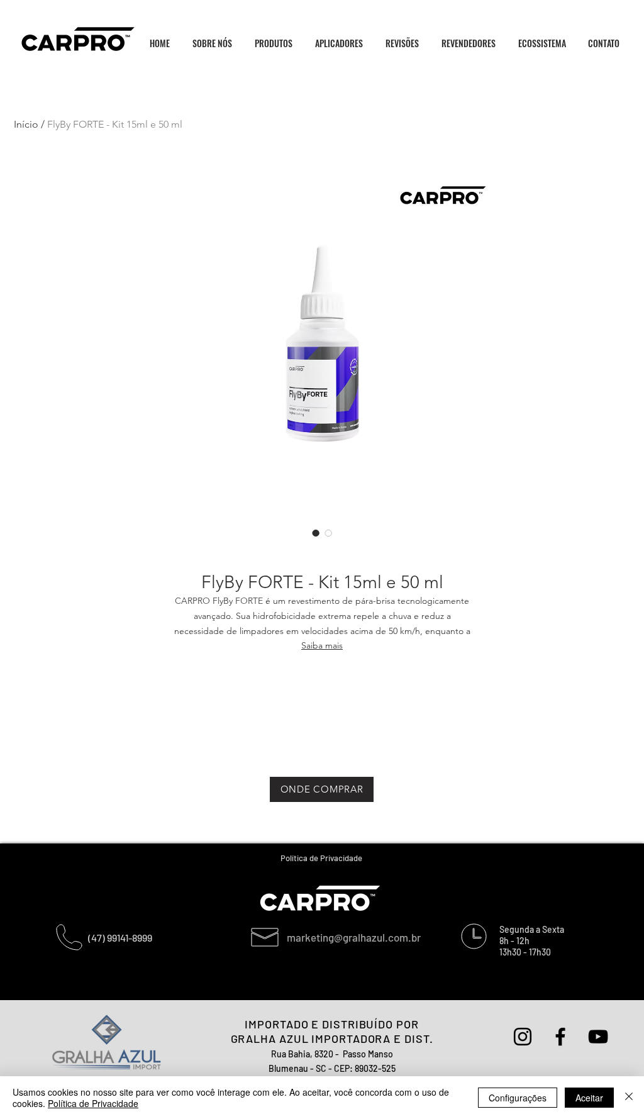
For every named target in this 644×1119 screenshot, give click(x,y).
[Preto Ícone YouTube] (598, 1037)
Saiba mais (322, 645)
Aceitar (589, 1097)
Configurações (518, 1097)
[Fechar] (628, 1097)
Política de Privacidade (93, 1103)
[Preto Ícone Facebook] (560, 1037)
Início (26, 124)
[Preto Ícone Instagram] (523, 1037)
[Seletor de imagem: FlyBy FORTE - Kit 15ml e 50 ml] (315, 532)
